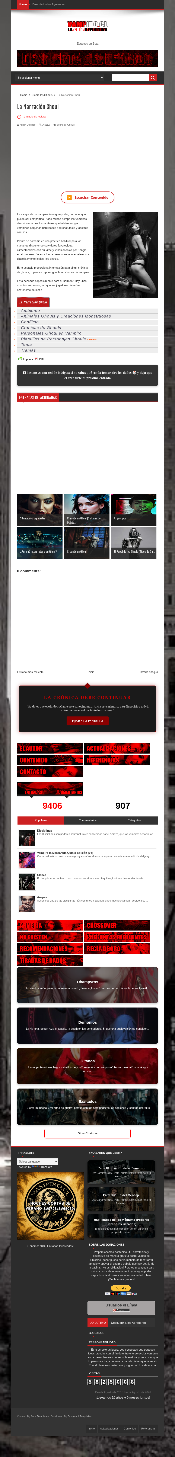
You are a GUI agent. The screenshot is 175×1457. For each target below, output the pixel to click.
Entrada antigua (148, 672)
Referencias (148, 1428)
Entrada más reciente (30, 672)
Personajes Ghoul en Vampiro (51, 333)
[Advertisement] (87, 156)
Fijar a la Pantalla (87, 721)
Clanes (41, 875)
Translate (46, 1166)
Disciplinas (44, 830)
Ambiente (30, 310)
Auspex (42, 897)
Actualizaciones (109, 1428)
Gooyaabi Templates (80, 1416)
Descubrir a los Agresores (48, 4)
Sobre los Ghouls (66, 124)
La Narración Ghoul (33, 301)
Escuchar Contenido (87, 197)
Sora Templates (40, 1416)
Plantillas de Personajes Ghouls (53, 339)
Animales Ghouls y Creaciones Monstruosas (66, 316)
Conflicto (30, 322)
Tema (26, 344)
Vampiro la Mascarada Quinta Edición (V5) (65, 852)
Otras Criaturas (88, 1133)
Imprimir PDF (34, 359)
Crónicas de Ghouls (41, 327)
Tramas (28, 350)
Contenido (130, 1428)
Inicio (91, 672)
